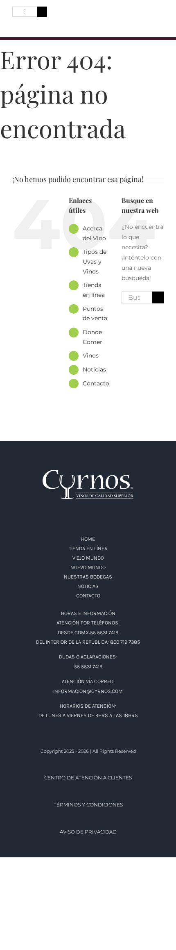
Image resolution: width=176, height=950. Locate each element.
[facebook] (15, 25)
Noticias (94, 369)
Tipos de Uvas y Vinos (94, 261)
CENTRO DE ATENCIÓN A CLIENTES (88, 778)
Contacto (96, 383)
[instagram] (30, 25)
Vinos (91, 355)
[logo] (88, 13)
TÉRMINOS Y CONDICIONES (88, 805)
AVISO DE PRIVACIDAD (88, 832)
